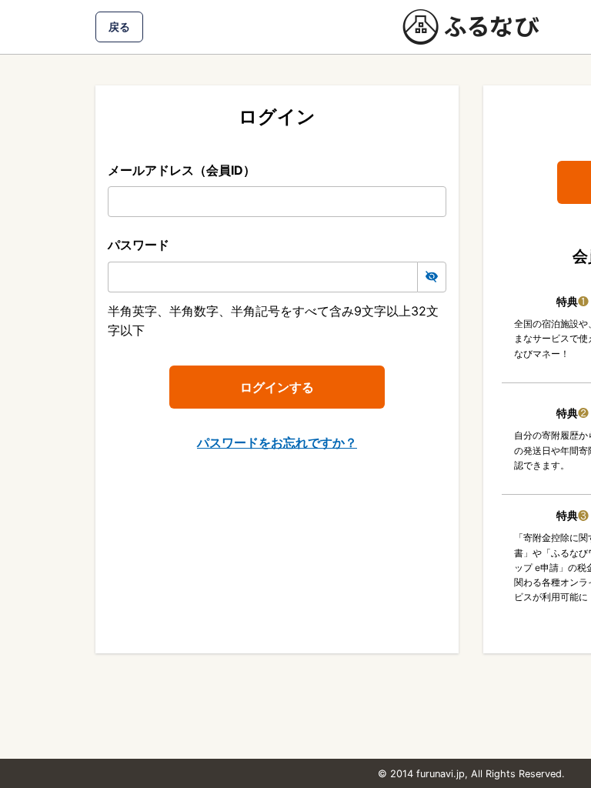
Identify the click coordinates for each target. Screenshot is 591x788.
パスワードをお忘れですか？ (277, 442)
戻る (119, 26)
